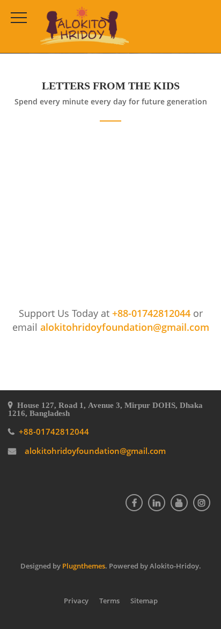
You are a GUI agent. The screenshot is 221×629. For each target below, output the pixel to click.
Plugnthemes (83, 566)
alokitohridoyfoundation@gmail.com (124, 327)
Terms (109, 600)
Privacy (76, 600)
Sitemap (144, 600)
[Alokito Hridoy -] (84, 26)
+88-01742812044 (152, 313)
